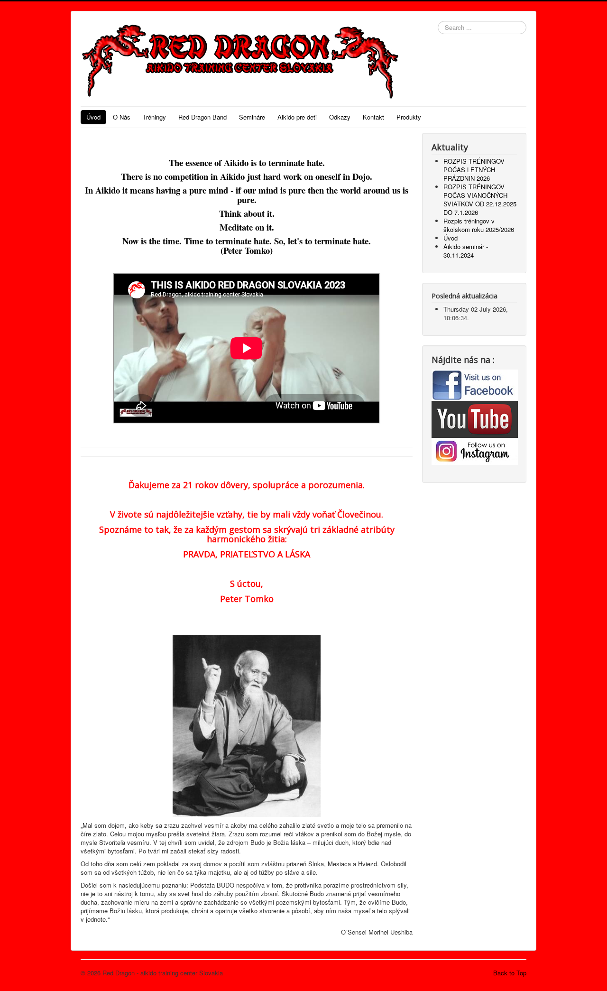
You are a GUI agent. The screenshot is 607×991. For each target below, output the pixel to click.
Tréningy (154, 116)
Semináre (252, 116)
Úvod (93, 116)
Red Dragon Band (202, 116)
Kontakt (373, 116)
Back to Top (509, 972)
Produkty (408, 116)
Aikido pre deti (297, 116)
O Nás (121, 116)
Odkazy (339, 116)
